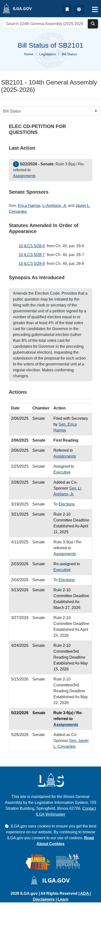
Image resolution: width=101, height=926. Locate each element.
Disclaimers (44, 899)
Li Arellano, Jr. (54, 205)
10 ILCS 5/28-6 (32, 246)
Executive (62, 472)
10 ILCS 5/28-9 (32, 263)
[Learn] (67, 9)
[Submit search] (93, 24)
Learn (63, 899)
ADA (85, 893)
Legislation (47, 54)
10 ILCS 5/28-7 (32, 255)
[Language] (79, 9)
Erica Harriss (29, 205)
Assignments (24, 176)
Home (28, 54)
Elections (67, 504)
